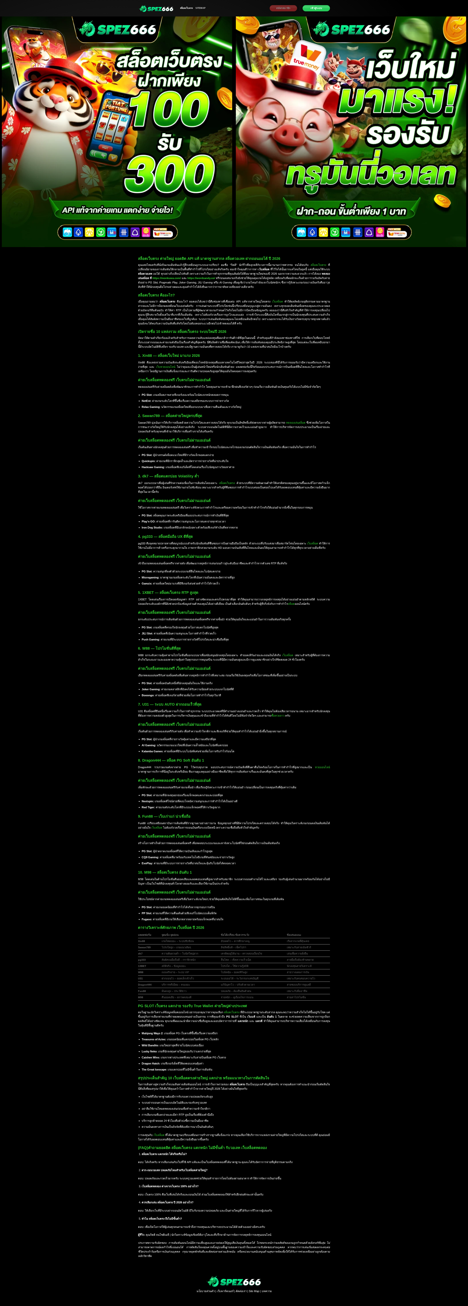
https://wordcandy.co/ (201, 278)
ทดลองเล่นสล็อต (295, 422)
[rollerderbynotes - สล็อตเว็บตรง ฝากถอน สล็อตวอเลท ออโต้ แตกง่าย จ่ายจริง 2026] (156, 8)
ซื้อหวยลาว (277, 715)
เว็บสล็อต (277, 301)
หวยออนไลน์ (322, 767)
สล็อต (291, 603)
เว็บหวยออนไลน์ (165, 366)
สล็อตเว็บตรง (186, 8)
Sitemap (200, 8)
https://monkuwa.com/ (166, 278)
